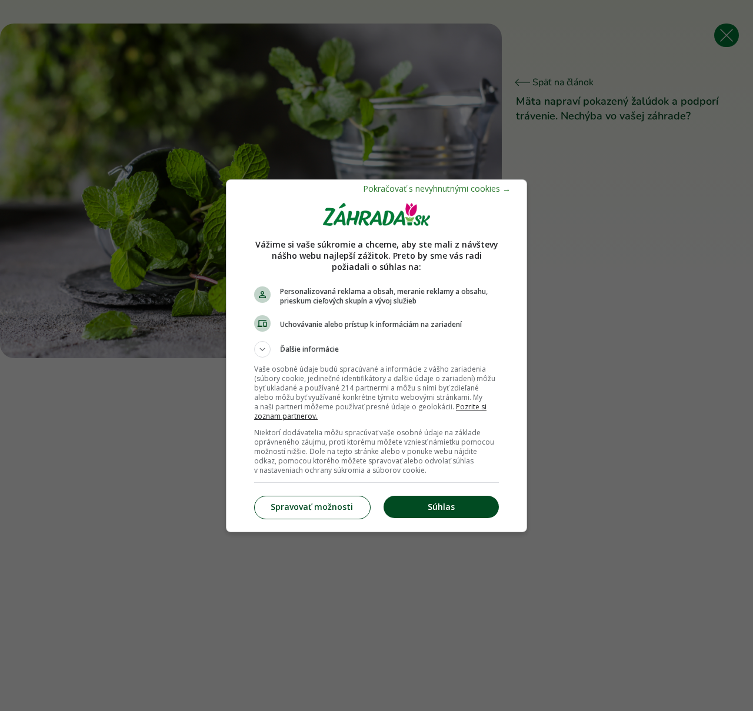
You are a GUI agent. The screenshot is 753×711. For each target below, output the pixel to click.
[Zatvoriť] (437, 188)
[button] (376, 349)
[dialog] (376, 355)
